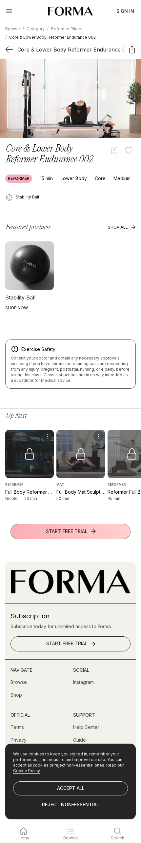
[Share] (132, 49)
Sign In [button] (125, 11)
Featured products (28, 227)
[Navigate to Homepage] (70, 11)
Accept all (70, 788)
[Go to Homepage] (70, 592)
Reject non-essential (70, 804)
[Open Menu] (9, 11)
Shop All (118, 227)
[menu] (47, 436)
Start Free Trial (67, 531)
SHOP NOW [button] (16, 307)
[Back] (9, 49)
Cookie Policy (26, 770)
